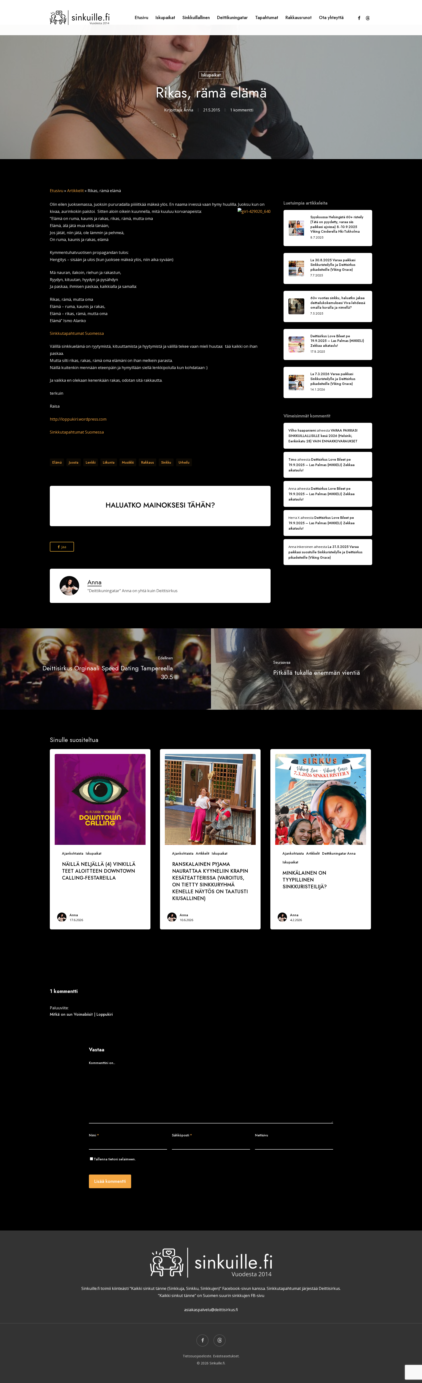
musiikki (128, 462)
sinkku (166, 462)
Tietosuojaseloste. (197, 1356)
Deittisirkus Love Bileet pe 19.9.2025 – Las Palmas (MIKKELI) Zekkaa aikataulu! (321, 465)
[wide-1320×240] (160, 528)
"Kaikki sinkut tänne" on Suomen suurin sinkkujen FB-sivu (211, 1295)
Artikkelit (75, 190)
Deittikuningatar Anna (339, 853)
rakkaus (147, 462)
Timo (292, 459)
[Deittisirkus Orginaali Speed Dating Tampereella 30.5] (105, 668)
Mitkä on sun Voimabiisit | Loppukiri (81, 1014)
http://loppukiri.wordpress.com (78, 419)
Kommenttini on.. (102, 1062)
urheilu (184, 462)
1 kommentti (241, 110)
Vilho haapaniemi (302, 430)
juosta (73, 462)
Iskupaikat (211, 75)
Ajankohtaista (72, 853)
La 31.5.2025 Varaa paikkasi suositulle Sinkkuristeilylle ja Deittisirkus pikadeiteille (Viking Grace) (325, 552)
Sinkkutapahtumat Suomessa (77, 333)
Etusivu (56, 190)
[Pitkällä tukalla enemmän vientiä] (316, 668)
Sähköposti (182, 1135)
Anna (188, 110)
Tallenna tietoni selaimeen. (115, 1159)
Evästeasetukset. (226, 1356)
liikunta (109, 462)
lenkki (90, 462)
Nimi (94, 1135)
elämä (57, 462)
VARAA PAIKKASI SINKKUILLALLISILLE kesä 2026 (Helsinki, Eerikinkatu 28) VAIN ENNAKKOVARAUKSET (323, 436)
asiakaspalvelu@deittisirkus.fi (211, 1309)
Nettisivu (261, 1135)
